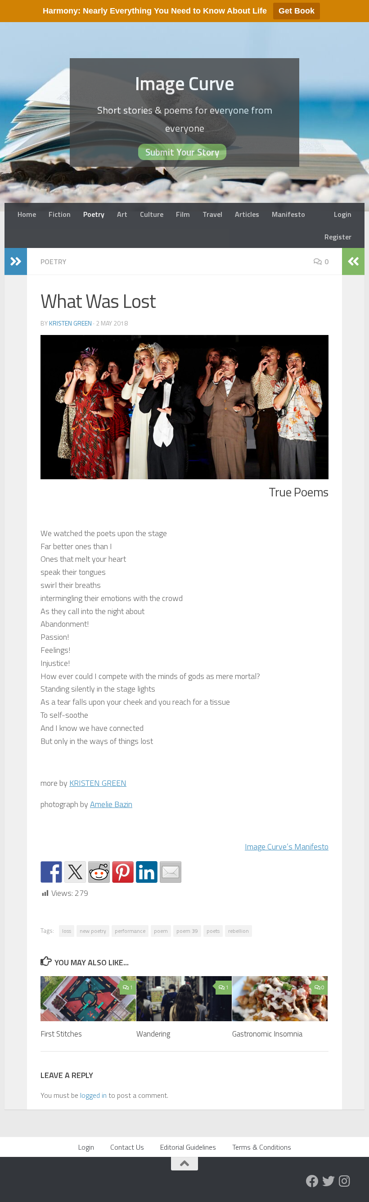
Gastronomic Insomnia (267, 1034)
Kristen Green (70, 323)
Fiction (60, 214)
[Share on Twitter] (75, 872)
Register (337, 236)
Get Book (297, 10)
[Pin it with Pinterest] (123, 872)
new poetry (93, 931)
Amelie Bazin (111, 804)
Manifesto (288, 214)
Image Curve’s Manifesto (286, 846)
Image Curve (184, 82)
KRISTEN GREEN (97, 783)
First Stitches (61, 1034)
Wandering (153, 1034)
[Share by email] (170, 872)
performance (130, 931)
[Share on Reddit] (99, 872)
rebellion (238, 931)
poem (161, 931)
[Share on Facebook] (51, 872)
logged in (93, 1095)
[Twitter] (328, 1181)
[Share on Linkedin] (147, 872)
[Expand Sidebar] (15, 261)
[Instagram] (344, 1181)
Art (122, 214)
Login (342, 214)
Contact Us (127, 1147)
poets (213, 931)
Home (27, 214)
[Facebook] (312, 1181)
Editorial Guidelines (188, 1147)
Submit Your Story (182, 152)
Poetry (93, 214)
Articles (247, 214)
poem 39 (187, 931)
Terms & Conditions (261, 1147)
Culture (151, 214)
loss (66, 931)
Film (183, 214)
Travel (212, 214)
